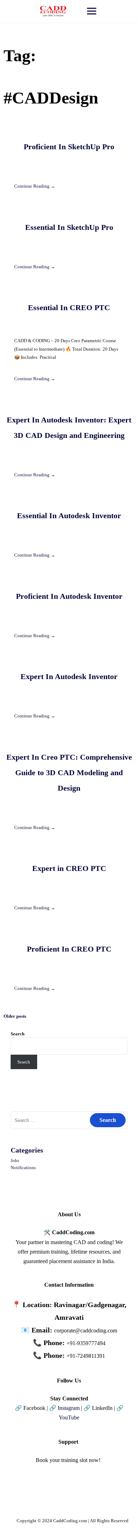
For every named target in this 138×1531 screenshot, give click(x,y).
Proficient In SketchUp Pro (69, 146)
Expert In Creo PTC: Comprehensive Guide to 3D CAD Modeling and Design (69, 772)
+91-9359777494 (86, 1343)
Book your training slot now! (68, 1460)
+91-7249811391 (86, 1356)
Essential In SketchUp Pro (69, 227)
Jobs (15, 1160)
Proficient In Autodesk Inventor (69, 596)
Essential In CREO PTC (69, 307)
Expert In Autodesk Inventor (69, 676)
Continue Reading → (34, 186)
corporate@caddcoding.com (85, 1331)
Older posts (15, 1016)
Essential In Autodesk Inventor (69, 515)
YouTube (69, 1417)
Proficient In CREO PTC (69, 949)
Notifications (23, 1167)
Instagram (69, 1408)
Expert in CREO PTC (69, 868)
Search (17, 1033)
